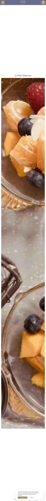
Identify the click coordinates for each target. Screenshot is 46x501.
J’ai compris (22, 497)
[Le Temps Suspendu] (23, 2)
